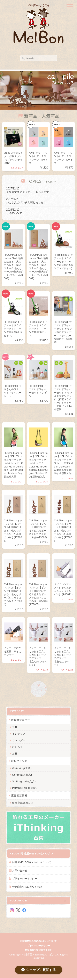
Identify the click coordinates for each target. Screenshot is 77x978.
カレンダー (18, 740)
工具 (14, 727)
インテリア (18, 733)
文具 (14, 753)
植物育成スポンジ (22, 802)
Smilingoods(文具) (24, 781)
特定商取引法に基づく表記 (27, 886)
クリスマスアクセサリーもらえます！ (29, 192)
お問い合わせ (19, 870)
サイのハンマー (15, 213)
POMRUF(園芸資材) (24, 788)
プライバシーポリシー (24, 878)
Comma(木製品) (22, 774)
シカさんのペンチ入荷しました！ (26, 202)
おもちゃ (17, 746)
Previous (3, 89)
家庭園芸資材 (19, 795)
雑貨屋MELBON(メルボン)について (32, 862)
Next (73, 89)
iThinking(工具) (22, 768)
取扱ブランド (19, 761)
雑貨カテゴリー (20, 719)
